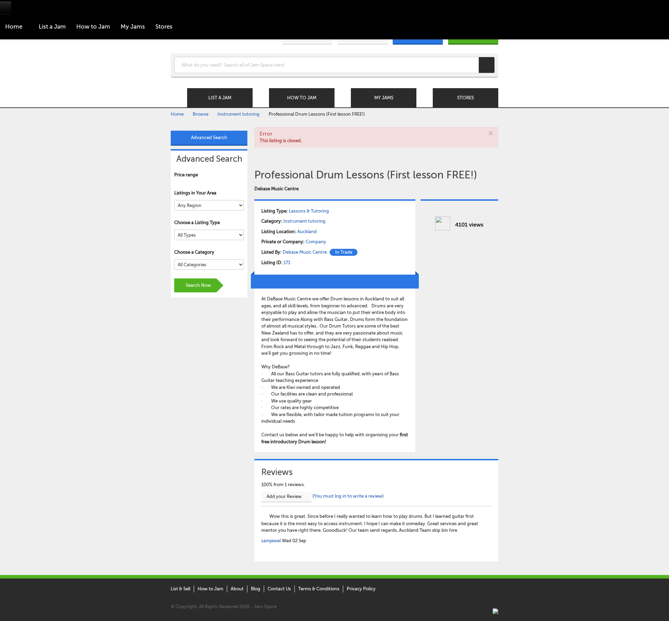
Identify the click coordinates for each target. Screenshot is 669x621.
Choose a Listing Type (197, 222)
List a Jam (52, 26)
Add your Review (285, 496)
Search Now (198, 285)
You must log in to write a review (348, 496)
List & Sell (180, 588)
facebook (467, 589)
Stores (163, 26)
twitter (454, 589)
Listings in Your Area (195, 193)
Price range (186, 174)
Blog (255, 588)
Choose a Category (194, 252)
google (480, 589)
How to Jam (210, 588)
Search (486, 65)
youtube (494, 589)
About (237, 588)
